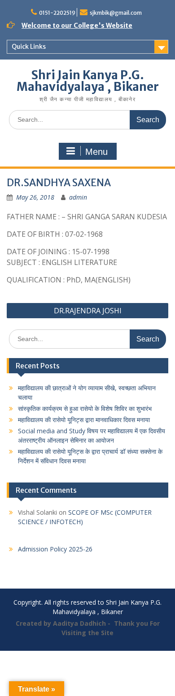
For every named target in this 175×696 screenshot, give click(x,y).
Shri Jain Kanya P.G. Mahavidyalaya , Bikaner (88, 81)
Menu (96, 152)
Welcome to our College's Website (77, 25)
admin (78, 197)
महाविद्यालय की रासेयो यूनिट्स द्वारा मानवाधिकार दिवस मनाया (84, 419)
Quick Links (29, 47)
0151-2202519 (57, 12)
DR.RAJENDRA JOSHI (88, 311)
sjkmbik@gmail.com (116, 12)
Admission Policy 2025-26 (55, 549)
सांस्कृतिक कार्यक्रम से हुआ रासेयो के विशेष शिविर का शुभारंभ (85, 408)
